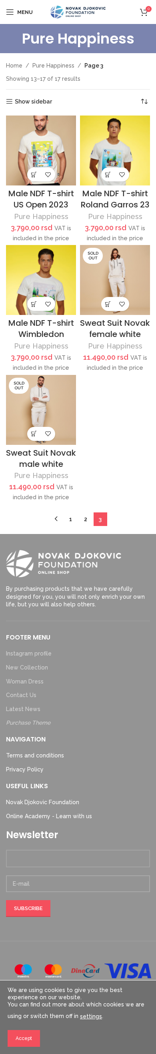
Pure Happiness (53, 65)
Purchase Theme (28, 722)
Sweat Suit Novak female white (115, 328)
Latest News (23, 709)
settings (91, 1016)
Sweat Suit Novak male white (41, 458)
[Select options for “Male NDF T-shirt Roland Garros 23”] (108, 174)
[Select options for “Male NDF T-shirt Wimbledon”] (34, 304)
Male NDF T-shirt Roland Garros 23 (115, 199)
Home (14, 65)
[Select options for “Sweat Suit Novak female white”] (108, 304)
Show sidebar (33, 101)
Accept (24, 1038)
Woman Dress (25, 681)
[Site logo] (78, 11)
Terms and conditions (35, 755)
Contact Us (21, 695)
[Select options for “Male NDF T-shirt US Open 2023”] (34, 174)
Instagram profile (29, 653)
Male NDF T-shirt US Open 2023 (41, 199)
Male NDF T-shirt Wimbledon (41, 328)
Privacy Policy (25, 769)
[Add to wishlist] (48, 174)
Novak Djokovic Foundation (42, 802)
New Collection (27, 667)
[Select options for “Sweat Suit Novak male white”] (34, 434)
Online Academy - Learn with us (49, 816)
